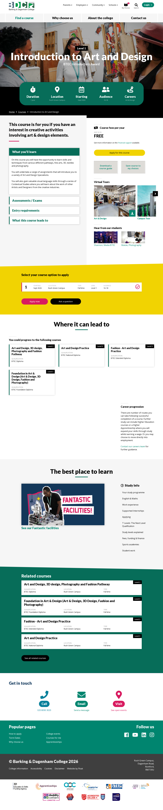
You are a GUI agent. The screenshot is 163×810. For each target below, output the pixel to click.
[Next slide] (155, 193)
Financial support (125, 143)
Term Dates (14, 737)
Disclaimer (60, 768)
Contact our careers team (133, 446)
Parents (67, 5)
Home (12, 112)
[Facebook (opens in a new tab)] (126, 736)
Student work (128, 550)
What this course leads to (30, 220)
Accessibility (36, 768)
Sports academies (130, 544)
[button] (126, 6)
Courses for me (53, 737)
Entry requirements (25, 210)
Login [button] (147, 5)
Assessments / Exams (27, 200)
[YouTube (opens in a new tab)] (135, 736)
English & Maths (130, 498)
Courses (22, 112)
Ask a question (66, 301)
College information (18, 768)
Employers (81, 5)
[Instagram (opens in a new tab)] (152, 736)
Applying (126, 517)
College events (53, 733)
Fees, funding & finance (133, 538)
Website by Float (75, 768)
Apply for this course (119, 152)
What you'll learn (24, 152)
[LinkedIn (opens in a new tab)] (144, 736)
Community (98, 5)
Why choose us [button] (62, 18)
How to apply (15, 733)
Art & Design (130, 100)
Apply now (35, 301)
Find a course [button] (24, 18)
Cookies (48, 768)
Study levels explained (132, 532)
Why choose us (16, 742)
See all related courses (35, 658)
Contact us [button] (138, 18)
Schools (113, 5)
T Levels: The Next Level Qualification (133, 525)
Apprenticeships (54, 742)
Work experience (130, 504)
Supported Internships (133, 510)
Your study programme (133, 492)
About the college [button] (100, 18)
